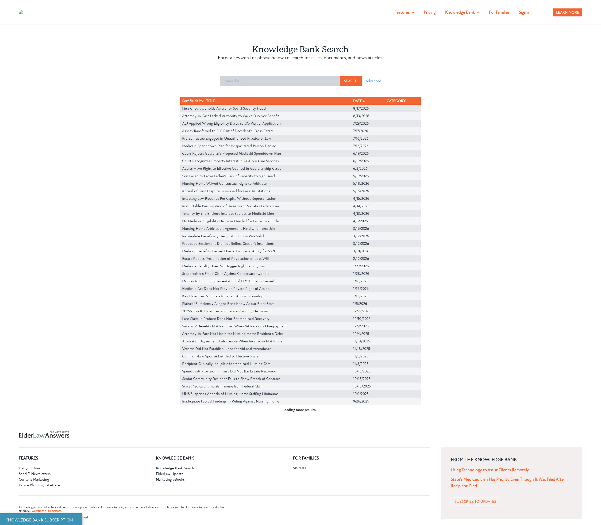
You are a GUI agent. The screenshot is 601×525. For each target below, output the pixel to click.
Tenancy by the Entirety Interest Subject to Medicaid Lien (228, 213)
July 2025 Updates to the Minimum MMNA (216, 506)
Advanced (373, 81)
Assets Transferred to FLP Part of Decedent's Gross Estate (228, 131)
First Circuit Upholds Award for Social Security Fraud (224, 108)
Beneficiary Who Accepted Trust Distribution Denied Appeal (230, 424)
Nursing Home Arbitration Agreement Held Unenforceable (228, 228)
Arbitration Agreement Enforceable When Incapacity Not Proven (233, 341)
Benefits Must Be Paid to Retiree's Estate (215, 439)
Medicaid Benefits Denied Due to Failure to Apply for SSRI (228, 251)
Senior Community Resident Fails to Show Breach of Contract (231, 378)
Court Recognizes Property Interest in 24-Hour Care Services (230, 161)
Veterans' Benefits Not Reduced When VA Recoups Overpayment (234, 326)
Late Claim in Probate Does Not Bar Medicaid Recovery (226, 318)
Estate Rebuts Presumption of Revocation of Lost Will (225, 258)
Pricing (430, 12)
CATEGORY (396, 101)
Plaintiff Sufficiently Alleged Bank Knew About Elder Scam (228, 303)
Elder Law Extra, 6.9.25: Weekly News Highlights (220, 514)
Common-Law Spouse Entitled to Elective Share (220, 356)
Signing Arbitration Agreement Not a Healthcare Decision (227, 416)
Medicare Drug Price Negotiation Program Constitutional (227, 431)
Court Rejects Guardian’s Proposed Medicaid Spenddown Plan (231, 153)
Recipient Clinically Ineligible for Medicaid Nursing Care (226, 363)
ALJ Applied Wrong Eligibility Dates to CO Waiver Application (231, 123)
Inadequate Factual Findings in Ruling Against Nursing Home (230, 401)
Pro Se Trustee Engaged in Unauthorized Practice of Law (226, 138)
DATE (358, 101)
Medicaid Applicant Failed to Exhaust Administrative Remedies (232, 491)
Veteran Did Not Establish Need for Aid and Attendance (226, 348)
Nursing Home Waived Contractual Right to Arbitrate (224, 183)
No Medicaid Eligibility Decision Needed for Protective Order (231, 221)
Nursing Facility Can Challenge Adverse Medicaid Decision (228, 446)
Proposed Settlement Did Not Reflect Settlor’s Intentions (228, 243)
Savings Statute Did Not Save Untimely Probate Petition (227, 408)
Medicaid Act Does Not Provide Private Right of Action (226, 288)
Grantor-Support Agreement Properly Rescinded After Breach (230, 454)
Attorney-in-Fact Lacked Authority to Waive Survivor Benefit (230, 116)
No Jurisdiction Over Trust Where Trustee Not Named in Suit (230, 499)
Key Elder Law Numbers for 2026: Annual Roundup (222, 296)
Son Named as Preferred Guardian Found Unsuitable (223, 484)
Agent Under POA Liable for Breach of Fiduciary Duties (226, 476)
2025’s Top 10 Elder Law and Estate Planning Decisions (225, 311)
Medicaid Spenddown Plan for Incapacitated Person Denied (229, 146)
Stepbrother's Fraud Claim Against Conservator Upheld (226, 273)
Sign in (525, 12)
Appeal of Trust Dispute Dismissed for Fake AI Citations (226, 191)
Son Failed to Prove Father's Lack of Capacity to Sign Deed (228, 176)
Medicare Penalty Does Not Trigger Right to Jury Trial (224, 266)
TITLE (210, 101)
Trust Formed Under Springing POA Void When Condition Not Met (235, 461)
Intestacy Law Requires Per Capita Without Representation (229, 198)
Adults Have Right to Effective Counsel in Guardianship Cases (231, 168)
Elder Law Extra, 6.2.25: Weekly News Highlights (220, 521)
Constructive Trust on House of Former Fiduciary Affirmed (228, 469)
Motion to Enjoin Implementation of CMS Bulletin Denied (228, 281)
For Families (499, 12)
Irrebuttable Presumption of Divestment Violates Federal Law (231, 206)
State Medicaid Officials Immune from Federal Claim (222, 386)
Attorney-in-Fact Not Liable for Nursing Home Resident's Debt (232, 333)
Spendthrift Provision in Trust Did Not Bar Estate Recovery (229, 371)
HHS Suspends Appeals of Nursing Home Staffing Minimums (230, 393)
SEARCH (351, 81)
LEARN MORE (567, 12)
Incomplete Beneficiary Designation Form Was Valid (223, 236)
